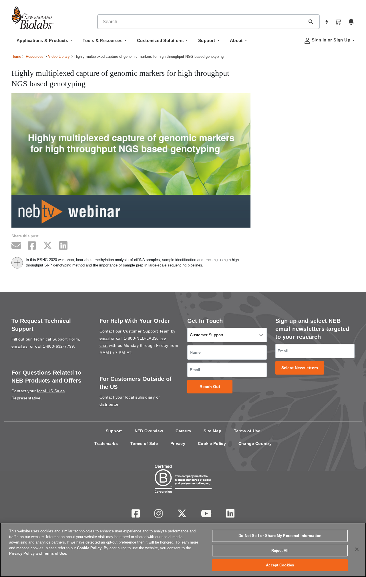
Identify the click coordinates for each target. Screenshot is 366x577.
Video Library (59, 56)
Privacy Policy (22, 553)
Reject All (280, 550)
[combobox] (201, 22)
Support (114, 431)
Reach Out (210, 387)
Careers (183, 431)
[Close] (357, 549)
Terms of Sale (144, 443)
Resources (34, 56)
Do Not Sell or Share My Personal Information (279, 536)
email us (19, 346)
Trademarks (106, 443)
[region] (183, 550)
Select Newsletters (299, 368)
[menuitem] (44, 42)
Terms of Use (247, 431)
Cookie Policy (212, 443)
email (105, 338)
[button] (310, 21)
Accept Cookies (280, 565)
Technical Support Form (56, 339)
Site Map (212, 431)
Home (16, 56)
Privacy (177, 443)
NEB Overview (149, 431)
